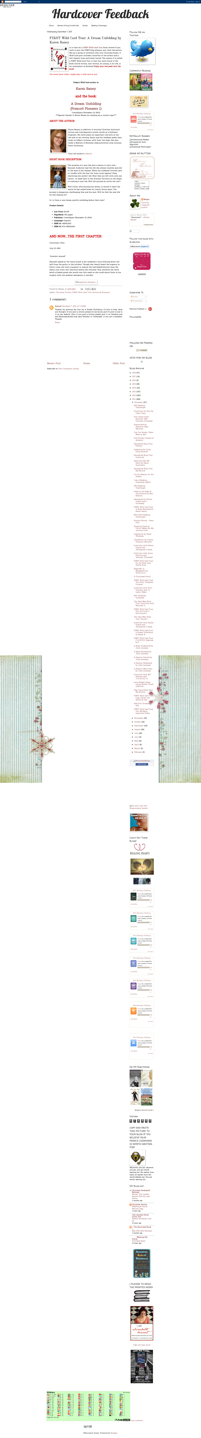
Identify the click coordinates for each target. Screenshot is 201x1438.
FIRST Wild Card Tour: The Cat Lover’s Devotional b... (143, 611)
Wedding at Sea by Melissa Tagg (139, 1207)
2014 (134, 388)
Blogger (114, 1433)
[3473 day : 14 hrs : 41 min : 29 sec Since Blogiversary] (142, 269)
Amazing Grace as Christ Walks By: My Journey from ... (144, 528)
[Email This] (86, 289)
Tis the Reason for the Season (144, 475)
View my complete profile (145, 205)
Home (51, 25)
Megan (139, 117)
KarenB (58, 306)
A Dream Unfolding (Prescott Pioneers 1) (86, 106)
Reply (57, 322)
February (138, 752)
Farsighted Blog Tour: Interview (143, 456)
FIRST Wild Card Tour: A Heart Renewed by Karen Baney (143, 509)
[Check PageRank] (88, 1427)
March (137, 748)
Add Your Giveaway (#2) (142, 704)
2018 (134, 373)
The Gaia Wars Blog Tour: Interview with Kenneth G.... (144, 603)
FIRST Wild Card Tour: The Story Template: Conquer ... (143, 582)
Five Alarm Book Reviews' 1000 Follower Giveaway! (143, 419)
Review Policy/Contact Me (68, 25)
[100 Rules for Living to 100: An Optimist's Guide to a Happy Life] (135, 1105)
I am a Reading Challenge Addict (142, 481)
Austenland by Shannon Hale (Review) (141, 427)
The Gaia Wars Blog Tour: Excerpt (142, 618)
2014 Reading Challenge (142, 958)
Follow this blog (141, 764)
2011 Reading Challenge (142, 890)
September (139, 726)
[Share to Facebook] (93, 289)
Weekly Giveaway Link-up (142, 1220)
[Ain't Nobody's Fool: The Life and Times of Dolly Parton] (135, 1086)
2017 (134, 376)
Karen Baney (86, 89)
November (139, 718)
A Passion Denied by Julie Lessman (143, 658)
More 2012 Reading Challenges (142, 516)
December (138, 402)
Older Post (119, 363)
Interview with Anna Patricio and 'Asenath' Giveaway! (143, 555)
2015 (134, 384)
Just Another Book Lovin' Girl (140, 1216)
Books (85, 25)
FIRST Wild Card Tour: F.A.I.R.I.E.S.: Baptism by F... (143, 640)
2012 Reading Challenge (142, 913)
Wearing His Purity (140, 1238)
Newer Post (54, 363)
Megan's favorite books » (144, 1110)
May (136, 741)
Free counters (137, 1420)
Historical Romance (101, 292)
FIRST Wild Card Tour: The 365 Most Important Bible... (143, 711)
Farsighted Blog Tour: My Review (143, 470)
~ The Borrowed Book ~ (141, 1228)
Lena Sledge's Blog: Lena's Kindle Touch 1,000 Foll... (144, 684)
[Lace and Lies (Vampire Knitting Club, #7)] (135, 90)
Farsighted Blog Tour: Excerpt (143, 445)
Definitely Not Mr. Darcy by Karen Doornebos (142, 463)
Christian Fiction (63, 292)
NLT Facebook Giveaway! (140, 597)
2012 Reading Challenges (140, 406)
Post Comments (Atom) (69, 369)
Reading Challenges (99, 25)
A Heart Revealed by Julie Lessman (142, 653)
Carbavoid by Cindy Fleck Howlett (142, 450)
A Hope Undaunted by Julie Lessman (143, 647)
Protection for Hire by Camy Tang (143, 412)
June (136, 737)
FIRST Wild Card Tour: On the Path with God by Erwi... (143, 563)
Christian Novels (139, 1204)
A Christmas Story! (142, 576)
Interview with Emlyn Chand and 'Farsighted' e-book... (144, 547)
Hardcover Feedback (100, 13)
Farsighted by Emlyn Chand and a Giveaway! (143, 501)
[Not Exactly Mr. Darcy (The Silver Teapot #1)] (146, 1105)
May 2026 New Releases (142, 1231)
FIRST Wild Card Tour (93, 47)
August (137, 729)
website (88, 154)
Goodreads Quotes (148, 225)
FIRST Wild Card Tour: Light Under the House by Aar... (143, 698)
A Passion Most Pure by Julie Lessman (143, 670)
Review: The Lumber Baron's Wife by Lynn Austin (141, 1196)
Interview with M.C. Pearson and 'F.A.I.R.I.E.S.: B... (142, 676)
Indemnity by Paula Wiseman (142, 535)
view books (150, 129)
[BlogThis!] (88, 289)
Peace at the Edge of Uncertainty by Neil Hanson (143, 493)
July (136, 733)
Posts (135, 297)
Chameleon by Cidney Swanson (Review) (143, 541)
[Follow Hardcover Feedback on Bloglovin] (140, 247)
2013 (134, 392)
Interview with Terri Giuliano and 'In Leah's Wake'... (143, 590)
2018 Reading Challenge (142, 113)
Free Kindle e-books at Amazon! (144, 439)
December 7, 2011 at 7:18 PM (74, 306)
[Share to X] (90, 289)
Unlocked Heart (139, 1241)
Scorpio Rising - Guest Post (144, 521)
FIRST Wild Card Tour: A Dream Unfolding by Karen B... (143, 632)
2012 (134, 395)
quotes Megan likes (139, 214)
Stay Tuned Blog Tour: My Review (143, 691)
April (137, 745)
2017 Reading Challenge (142, 1037)
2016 (134, 380)
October (137, 722)
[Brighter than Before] (146, 90)
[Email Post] (81, 289)
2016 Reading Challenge (142, 1005)
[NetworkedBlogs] (142, 761)
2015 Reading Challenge (142, 980)
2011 (134, 399)
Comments (137, 301)
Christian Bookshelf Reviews (141, 1191)
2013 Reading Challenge (142, 935)
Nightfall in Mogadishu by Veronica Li (141, 571)
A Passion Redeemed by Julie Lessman (143, 664)
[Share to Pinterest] (95, 289)
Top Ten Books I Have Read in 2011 (143, 433)
